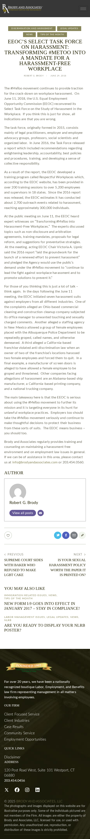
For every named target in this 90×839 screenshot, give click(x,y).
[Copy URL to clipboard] (82, 535)
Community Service (19, 733)
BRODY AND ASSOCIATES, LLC (39, 801)
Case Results (13, 727)
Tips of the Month (52, 35)
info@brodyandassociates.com (35, 462)
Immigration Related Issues (25, 595)
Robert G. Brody (23, 503)
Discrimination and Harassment (31, 28)
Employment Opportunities (25, 739)
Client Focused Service (22, 714)
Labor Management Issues (24, 617)
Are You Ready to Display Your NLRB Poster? (44, 627)
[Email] (40, 513)
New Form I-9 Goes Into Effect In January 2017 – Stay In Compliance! (42, 606)
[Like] (8, 535)
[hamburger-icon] (83, 9)
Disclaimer (12, 757)
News (29, 35)
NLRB (8, 620)
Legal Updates (69, 28)
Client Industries (16, 720)
